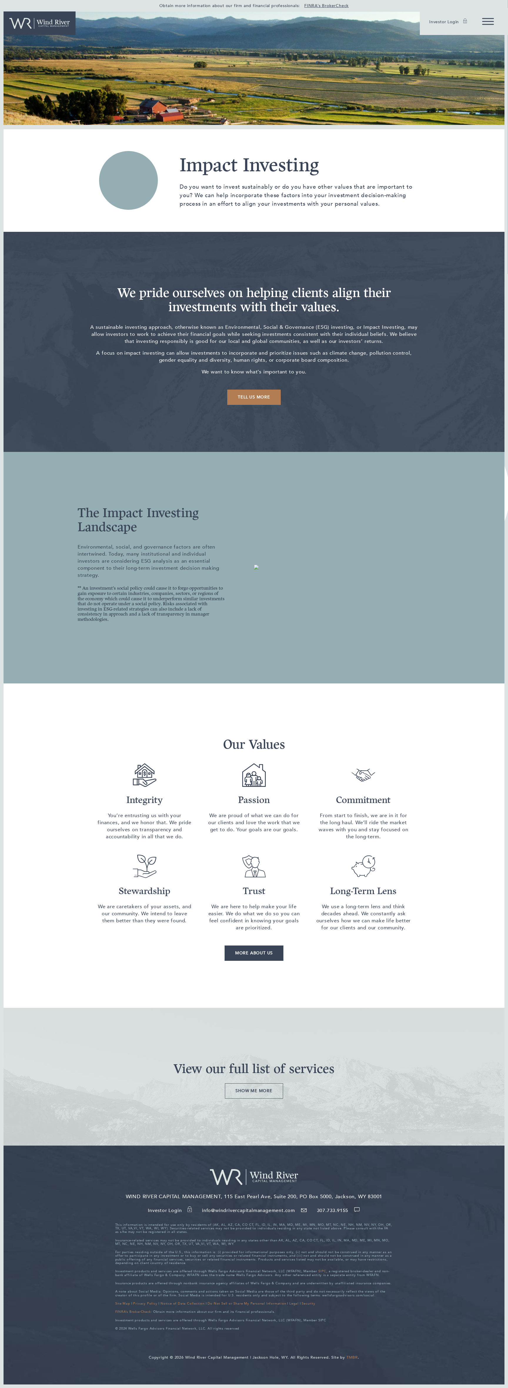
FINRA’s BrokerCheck (326, 6)
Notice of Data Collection (183, 1303)
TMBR (352, 1357)
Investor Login (444, 22)
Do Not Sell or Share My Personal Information (247, 1303)
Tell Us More (254, 397)
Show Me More (254, 1091)
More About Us (254, 953)
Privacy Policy (145, 1303)
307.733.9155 (333, 1210)
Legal (294, 1303)
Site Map (122, 1303)
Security (308, 1303)
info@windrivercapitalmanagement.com (249, 1210)
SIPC (322, 1271)
